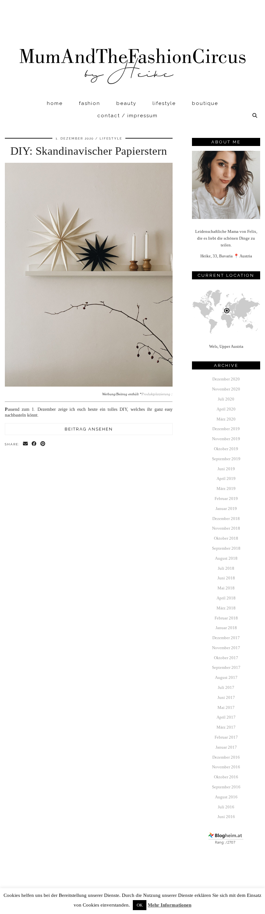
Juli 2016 (226, 807)
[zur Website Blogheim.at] (226, 843)
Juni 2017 (226, 697)
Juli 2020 (226, 399)
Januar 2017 (226, 747)
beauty (126, 103)
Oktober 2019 (226, 448)
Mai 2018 (226, 588)
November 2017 (226, 647)
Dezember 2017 (226, 637)
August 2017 (226, 677)
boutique (205, 103)
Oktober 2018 (226, 538)
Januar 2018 (226, 627)
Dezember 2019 (226, 428)
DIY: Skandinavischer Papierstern (88, 151)
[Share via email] (25, 443)
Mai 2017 (226, 707)
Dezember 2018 (226, 518)
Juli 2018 (226, 568)
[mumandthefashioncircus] (132, 48)
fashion (89, 103)
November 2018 (226, 528)
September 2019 (226, 458)
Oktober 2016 (226, 776)
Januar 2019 (226, 508)
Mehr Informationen (169, 905)
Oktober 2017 (226, 657)
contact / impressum (127, 116)
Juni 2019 (226, 468)
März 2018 (226, 608)
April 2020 (226, 409)
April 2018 (226, 598)
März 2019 (226, 488)
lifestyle (164, 103)
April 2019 (226, 478)
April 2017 (226, 717)
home (55, 103)
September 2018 (226, 548)
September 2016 (226, 786)
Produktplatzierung (156, 394)
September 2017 (226, 667)
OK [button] (140, 905)
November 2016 (226, 766)
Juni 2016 (226, 816)
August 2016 (226, 797)
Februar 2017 (226, 737)
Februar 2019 (226, 498)
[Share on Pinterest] (43, 443)
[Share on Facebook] (34, 443)
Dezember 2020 (226, 379)
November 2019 (226, 438)
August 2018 (226, 558)
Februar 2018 (226, 618)
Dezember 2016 (226, 757)
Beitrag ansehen (89, 429)
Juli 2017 (226, 687)
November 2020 (226, 389)
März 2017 (226, 727)
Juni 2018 (226, 578)
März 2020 (226, 419)
